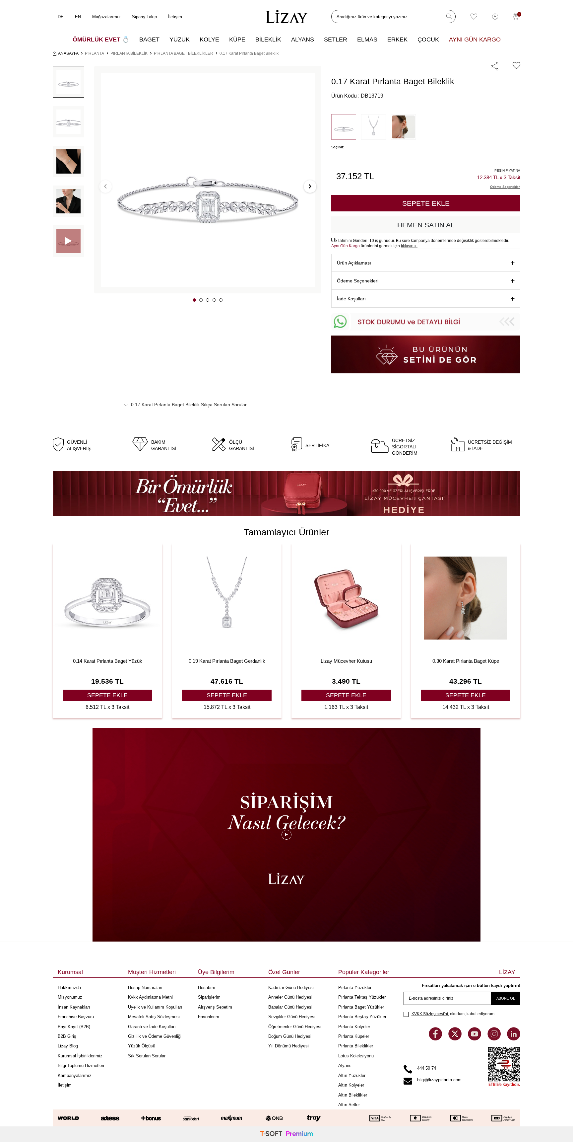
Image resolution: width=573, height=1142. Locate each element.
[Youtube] (475, 1038)
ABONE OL (505, 998)
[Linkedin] (513, 1038)
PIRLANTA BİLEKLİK (129, 53)
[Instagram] (494, 1038)
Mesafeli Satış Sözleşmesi (154, 1016)
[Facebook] (436, 1038)
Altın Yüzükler (351, 1075)
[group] (207, 179)
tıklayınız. (409, 246)
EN (78, 16)
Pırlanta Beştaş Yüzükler (362, 1016)
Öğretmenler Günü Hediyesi (294, 1026)
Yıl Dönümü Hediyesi (288, 1045)
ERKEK (397, 39)
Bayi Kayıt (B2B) (74, 1026)
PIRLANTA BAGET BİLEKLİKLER (183, 53)
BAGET (149, 39)
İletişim (175, 16)
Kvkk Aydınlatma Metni (150, 997)
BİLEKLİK (268, 39)
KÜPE (237, 39)
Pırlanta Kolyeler (354, 1026)
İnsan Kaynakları (74, 1007)
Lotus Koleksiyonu (356, 1055)
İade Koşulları (351, 298)
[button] (194, 300)
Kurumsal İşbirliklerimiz (80, 1055)
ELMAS (367, 39)
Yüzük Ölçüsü (141, 1045)
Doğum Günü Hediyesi (289, 1036)
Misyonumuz (70, 997)
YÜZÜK (179, 39)
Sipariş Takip (144, 16)
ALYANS (302, 39)
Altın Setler (349, 1104)
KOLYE (209, 39)
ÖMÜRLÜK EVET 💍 (101, 39)
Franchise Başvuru (76, 1016)
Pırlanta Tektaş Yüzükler (362, 997)
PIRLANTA (94, 53)
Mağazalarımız (106, 16)
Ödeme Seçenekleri (357, 280)
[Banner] (286, 493)
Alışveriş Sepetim (215, 1007)
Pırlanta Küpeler (353, 1036)
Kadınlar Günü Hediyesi (291, 987)
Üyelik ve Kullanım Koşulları (155, 1007)
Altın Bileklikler (352, 1095)
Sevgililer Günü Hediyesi (291, 1016)
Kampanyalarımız (75, 1075)
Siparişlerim (209, 997)
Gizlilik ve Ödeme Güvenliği (154, 1036)
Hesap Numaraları (145, 987)
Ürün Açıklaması (354, 263)
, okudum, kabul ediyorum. (453, 1014)
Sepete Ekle (426, 203)
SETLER (335, 39)
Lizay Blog (68, 1045)
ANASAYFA (68, 53)
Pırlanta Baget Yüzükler (361, 1007)
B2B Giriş (67, 1036)
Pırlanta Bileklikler (355, 1045)
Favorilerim (208, 1016)
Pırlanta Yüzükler (354, 987)
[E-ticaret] (286, 1134)
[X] (455, 1038)
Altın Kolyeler (351, 1085)
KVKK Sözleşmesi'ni (430, 1014)
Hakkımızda (69, 987)
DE (61, 16)
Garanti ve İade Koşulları (152, 1026)
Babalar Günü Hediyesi (290, 1007)
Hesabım (206, 987)
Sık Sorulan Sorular (146, 1055)
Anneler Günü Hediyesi (290, 997)
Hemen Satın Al (426, 225)
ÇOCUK (428, 39)
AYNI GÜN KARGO (475, 39)
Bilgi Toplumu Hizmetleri (81, 1065)
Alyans (344, 1065)
